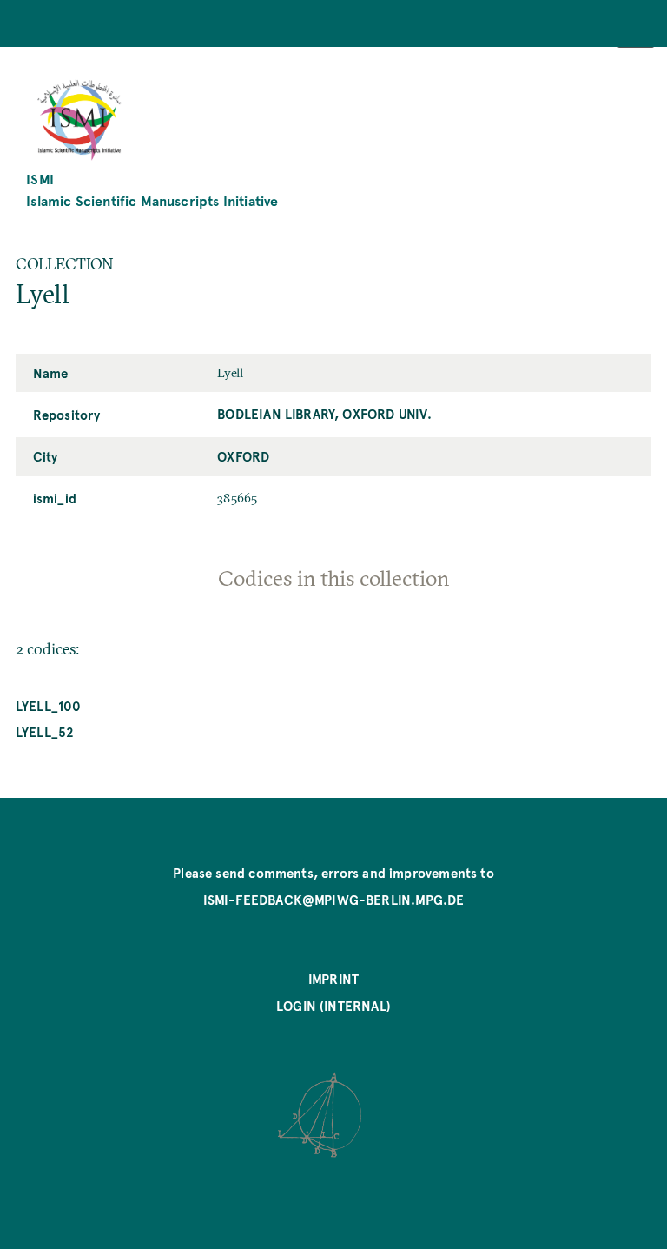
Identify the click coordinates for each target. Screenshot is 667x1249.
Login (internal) (333, 1005)
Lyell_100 (49, 705)
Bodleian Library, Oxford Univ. (324, 413)
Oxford (243, 456)
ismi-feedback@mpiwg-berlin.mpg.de (334, 899)
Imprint (333, 978)
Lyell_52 (45, 732)
